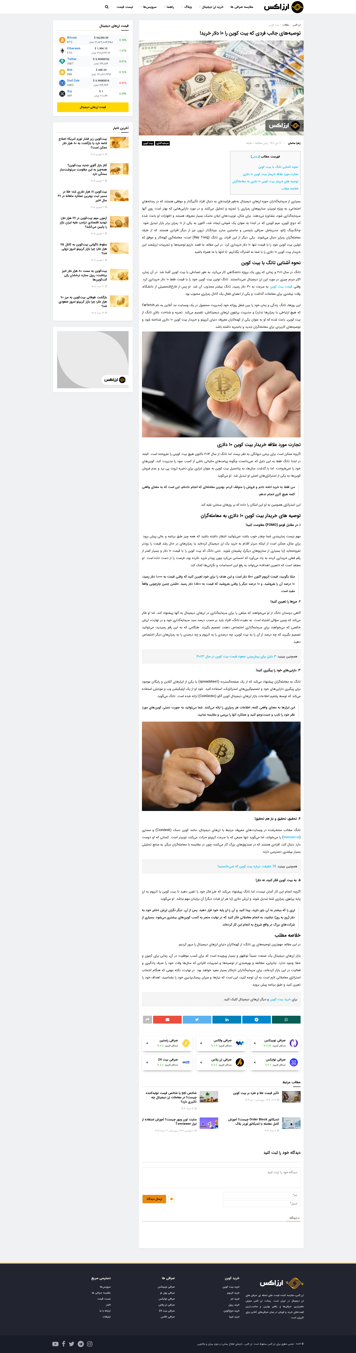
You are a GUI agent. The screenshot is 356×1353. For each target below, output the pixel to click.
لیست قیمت (125, 7)
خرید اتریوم (233, 1293)
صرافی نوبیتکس (166, 1287)
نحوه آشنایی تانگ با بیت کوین (278, 167)
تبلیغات (107, 1317)
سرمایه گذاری (162, 143)
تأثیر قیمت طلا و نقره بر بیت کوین (256, 1093)
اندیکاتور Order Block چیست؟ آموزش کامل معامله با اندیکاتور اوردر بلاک (253, 1121)
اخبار (108, 1305)
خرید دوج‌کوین (231, 1311)
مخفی (255, 157)
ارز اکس (297, 25)
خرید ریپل (233, 1305)
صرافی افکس (168, 1317)
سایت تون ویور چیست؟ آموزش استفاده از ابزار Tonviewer (169, 1121)
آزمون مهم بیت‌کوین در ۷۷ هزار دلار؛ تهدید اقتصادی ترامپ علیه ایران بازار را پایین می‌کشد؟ (83, 222)
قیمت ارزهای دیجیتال (93, 107)
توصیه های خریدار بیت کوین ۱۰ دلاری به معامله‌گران (265, 181)
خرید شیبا (234, 1317)
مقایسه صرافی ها (242, 7)
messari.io (291, 837)
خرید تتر (235, 1299)
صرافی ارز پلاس (166, 1305)
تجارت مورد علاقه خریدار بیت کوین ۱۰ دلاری (270, 174)
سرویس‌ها (149, 7)
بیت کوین (148, 143)
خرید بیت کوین (280, 999)
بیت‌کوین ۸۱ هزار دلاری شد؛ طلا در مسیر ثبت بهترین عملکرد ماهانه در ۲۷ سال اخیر (82, 196)
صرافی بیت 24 (167, 1311)
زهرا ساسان (294, 143)
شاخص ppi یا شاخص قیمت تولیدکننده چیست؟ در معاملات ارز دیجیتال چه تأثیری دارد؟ (171, 1097)
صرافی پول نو (167, 1293)
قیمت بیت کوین (281, 286)
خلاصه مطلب (289, 188)
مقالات (285, 25)
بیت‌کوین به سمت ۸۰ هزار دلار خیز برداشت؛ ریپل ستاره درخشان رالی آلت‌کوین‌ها (84, 275)
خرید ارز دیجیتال (212, 7)
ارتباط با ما (105, 1311)
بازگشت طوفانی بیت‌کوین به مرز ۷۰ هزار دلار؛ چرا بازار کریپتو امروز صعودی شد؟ (83, 302)
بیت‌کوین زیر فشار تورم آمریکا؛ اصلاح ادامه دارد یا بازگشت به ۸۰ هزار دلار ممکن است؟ (83, 143)
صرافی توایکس (167, 1299)
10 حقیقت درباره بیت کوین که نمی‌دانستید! (247, 866)
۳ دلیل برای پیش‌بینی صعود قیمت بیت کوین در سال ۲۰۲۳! (236, 656)
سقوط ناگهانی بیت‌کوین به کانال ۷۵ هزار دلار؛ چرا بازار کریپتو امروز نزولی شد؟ (83, 249)
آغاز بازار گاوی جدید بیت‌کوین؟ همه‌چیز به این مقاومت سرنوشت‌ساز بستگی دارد (83, 169)
